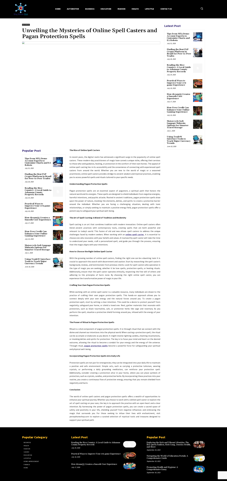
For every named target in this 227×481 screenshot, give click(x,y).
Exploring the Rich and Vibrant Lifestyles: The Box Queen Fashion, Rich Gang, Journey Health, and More (169, 444)
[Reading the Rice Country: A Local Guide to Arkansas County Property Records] (58, 192)
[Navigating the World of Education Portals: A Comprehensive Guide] (199, 457)
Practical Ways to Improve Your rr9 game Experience (37, 206)
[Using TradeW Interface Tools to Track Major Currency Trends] (58, 263)
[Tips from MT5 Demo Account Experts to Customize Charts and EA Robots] (58, 162)
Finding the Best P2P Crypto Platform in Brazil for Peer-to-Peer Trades (38, 176)
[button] (202, 8)
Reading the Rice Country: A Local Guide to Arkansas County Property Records (38, 191)
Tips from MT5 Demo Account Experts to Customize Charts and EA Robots (38, 161)
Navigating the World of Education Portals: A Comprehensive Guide (167, 457)
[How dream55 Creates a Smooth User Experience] (58, 221)
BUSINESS (26, 25)
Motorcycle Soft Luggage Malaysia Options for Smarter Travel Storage (38, 247)
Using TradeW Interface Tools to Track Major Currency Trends (37, 261)
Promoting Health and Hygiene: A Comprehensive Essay (162, 468)
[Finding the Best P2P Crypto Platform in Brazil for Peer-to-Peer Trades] (58, 178)
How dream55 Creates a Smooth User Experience (38, 218)
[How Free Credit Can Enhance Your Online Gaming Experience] (58, 235)
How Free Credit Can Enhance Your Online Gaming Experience (36, 233)
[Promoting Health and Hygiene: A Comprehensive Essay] (199, 469)
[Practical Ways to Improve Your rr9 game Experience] (58, 207)
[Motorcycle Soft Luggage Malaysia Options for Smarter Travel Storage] (58, 249)
